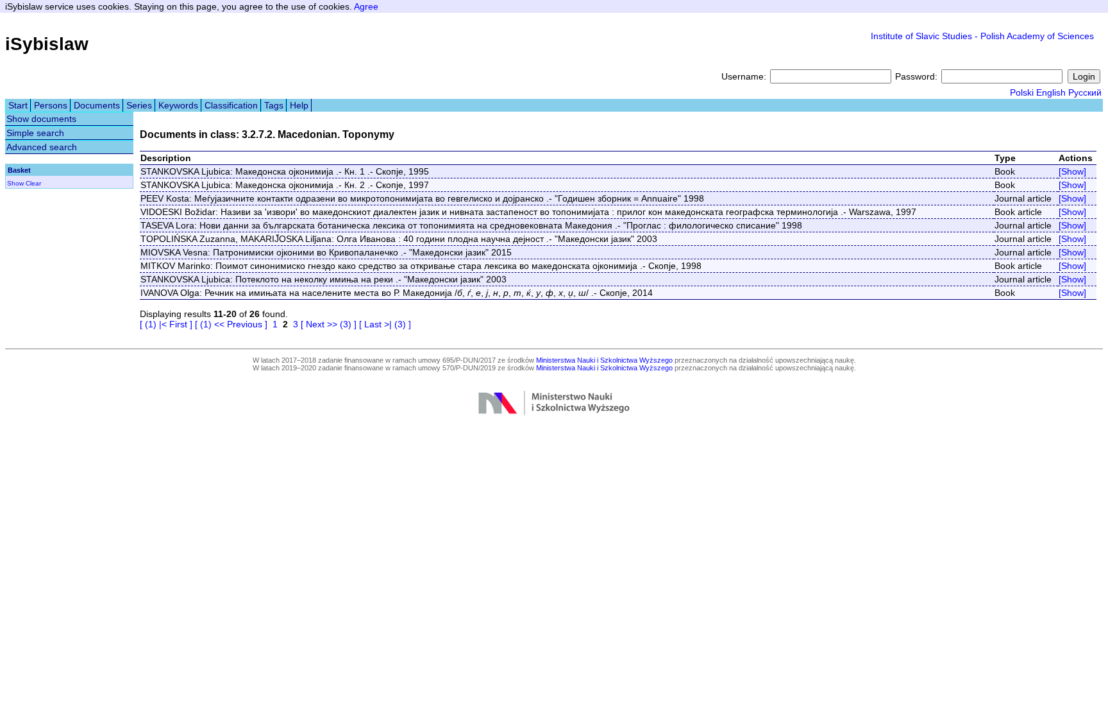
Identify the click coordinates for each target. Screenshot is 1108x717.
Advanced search (41, 147)
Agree (366, 6)
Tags (273, 105)
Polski (1022, 92)
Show (15, 183)
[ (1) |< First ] (166, 324)
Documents (97, 105)
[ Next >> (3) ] (329, 324)
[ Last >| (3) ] (385, 324)
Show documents (41, 119)
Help (299, 105)
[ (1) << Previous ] (231, 324)
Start (18, 105)
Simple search (35, 133)
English (1051, 92)
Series (139, 105)
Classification (231, 105)
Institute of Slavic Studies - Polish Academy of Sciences (982, 36)
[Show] (1072, 171)
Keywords (178, 105)
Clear (33, 183)
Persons (50, 105)
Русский (1085, 92)
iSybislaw (46, 44)
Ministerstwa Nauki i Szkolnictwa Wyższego (604, 360)
